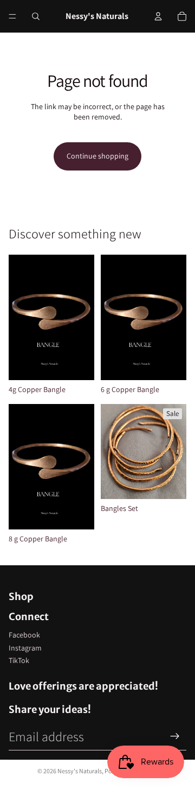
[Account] (158, 16)
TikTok (19, 660)
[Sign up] (175, 736)
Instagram (25, 648)
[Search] (36, 16)
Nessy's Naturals (79, 771)
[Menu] (12, 16)
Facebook (24, 635)
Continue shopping (97, 156)
